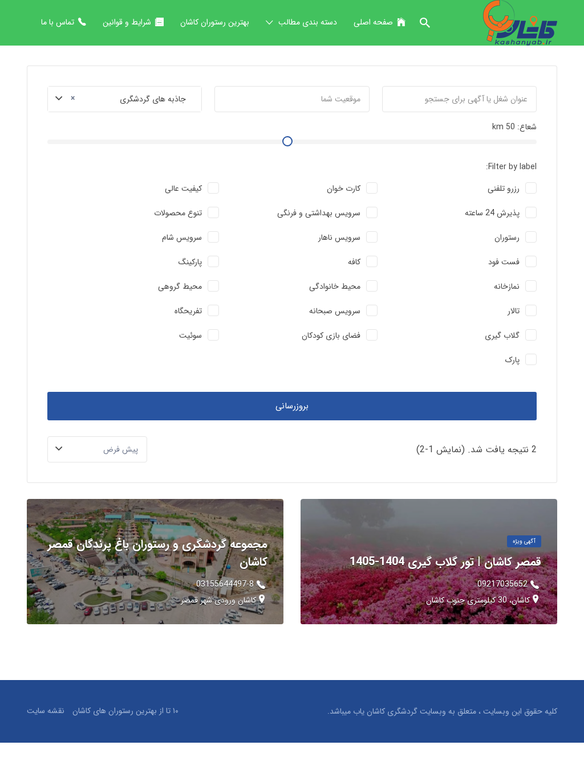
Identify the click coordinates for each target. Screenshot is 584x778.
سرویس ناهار (339, 237)
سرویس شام (182, 237)
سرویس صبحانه (334, 311)
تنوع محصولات (178, 213)
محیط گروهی (180, 286)
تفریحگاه (188, 311)
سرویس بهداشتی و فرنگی (318, 213)
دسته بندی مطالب (307, 22)
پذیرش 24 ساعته (492, 213)
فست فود (504, 262)
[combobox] (124, 99)
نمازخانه (507, 286)
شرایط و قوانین (127, 22)
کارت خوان (343, 188)
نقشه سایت (45, 711)
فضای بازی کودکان (331, 335)
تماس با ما (57, 22)
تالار (514, 311)
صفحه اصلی (373, 22)
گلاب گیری (502, 335)
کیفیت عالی (183, 188)
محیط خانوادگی (334, 286)
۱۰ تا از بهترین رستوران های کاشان (125, 711)
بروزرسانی (292, 406)
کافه (354, 262)
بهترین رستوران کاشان (214, 22)
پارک (512, 360)
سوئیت (190, 335)
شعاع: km (514, 127)
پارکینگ (190, 262)
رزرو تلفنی (504, 188)
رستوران (507, 237)
